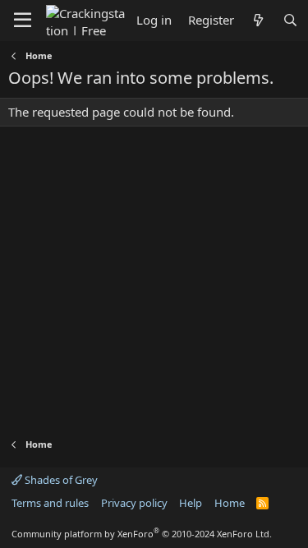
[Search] (290, 20)
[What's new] (258, 20)
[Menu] (22, 20)
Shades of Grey (60, 479)
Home (229, 502)
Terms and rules (50, 502)
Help (190, 502)
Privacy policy (134, 502)
